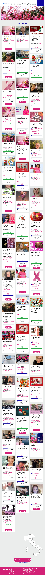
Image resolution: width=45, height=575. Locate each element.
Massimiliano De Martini (8, 257)
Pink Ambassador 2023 (21, 257)
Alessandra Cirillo (21, 152)
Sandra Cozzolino (7, 66)
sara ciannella (6, 146)
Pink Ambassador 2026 (7, 68)
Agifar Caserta (20, 501)
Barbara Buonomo (35, 201)
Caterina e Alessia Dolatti (8, 443)
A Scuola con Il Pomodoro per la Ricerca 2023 (22, 314)
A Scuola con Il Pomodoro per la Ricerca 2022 (36, 394)
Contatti (10, 570)
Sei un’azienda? (34, 4)
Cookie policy (11, 572)
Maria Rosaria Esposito (36, 498)
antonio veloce (34, 229)
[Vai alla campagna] (8, 30)
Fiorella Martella (20, 121)
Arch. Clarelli (6, 320)
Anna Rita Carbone (7, 368)
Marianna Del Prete (7, 39)
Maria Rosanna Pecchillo (22, 311)
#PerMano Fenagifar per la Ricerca (22, 503)
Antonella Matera (7, 471)
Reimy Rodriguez (21, 367)
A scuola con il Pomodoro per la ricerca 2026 (36, 44)
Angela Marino (34, 284)
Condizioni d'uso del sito (13, 573)
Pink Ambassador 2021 (35, 450)
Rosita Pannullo (34, 369)
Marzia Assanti (34, 153)
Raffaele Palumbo (21, 91)
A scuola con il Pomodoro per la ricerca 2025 (8, 175)
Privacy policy (11, 571)
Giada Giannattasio (35, 99)
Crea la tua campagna (13, 4)
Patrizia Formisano (21, 203)
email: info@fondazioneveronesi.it (29, 572)
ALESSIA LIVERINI (21, 39)
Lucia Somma (20, 394)
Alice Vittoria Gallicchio (8, 95)
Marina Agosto (20, 476)
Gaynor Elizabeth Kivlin (8, 289)
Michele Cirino (34, 42)
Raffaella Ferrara (35, 177)
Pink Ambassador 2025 (35, 131)
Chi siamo (11, 568)
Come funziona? (29, 4)
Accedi (40, 4)
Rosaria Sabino (20, 178)
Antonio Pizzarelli (35, 70)
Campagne (24, 3)
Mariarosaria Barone (35, 448)
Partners (10, 569)
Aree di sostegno (19, 4)
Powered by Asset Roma (27, 573)
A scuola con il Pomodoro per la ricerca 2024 (36, 231)
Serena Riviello (6, 495)
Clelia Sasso (6, 389)
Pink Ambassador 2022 (7, 346)
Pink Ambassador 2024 (35, 203)
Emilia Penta (6, 119)
